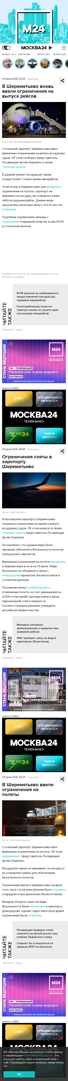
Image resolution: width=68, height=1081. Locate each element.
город (18, 329)
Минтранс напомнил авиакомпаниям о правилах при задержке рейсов (37, 628)
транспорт (8, 329)
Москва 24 (34, 48)
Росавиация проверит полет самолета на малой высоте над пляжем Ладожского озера (37, 933)
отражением (10, 221)
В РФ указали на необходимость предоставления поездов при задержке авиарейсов (38, 296)
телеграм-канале (13, 167)
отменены (34, 915)
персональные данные (38, 1055)
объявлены (37, 906)
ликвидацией (11, 575)
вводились (54, 187)
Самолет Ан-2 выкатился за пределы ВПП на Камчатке (35, 945)
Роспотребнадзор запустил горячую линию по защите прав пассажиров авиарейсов (37, 310)
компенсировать (39, 587)
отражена (59, 889)
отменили (9, 209)
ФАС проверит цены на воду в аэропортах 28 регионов (36, 639)
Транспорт (33, 79)
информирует (11, 856)
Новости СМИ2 (10, 388)
